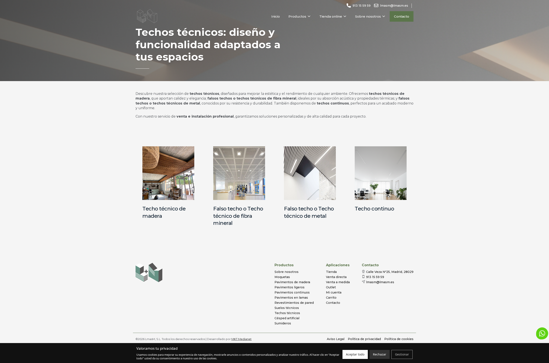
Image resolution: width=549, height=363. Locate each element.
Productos (297, 16)
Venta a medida (338, 282)
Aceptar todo (355, 354)
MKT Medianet (241, 339)
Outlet (331, 287)
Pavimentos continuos (292, 292)
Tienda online (330, 16)
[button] (542, 333)
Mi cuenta (333, 292)
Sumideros (282, 323)
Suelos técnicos (286, 308)
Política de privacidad (364, 339)
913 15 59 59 (375, 277)
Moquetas (282, 277)
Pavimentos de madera (292, 282)
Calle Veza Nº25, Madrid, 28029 (389, 272)
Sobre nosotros (368, 16)
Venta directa (336, 277)
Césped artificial (286, 318)
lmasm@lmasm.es (380, 282)
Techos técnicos (287, 313)
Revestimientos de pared (294, 303)
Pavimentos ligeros (289, 287)
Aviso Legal (335, 339)
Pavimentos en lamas (291, 297)
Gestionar (402, 354)
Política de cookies (398, 339)
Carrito (331, 297)
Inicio (275, 16)
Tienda (331, 272)
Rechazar (379, 354)
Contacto (401, 16)
